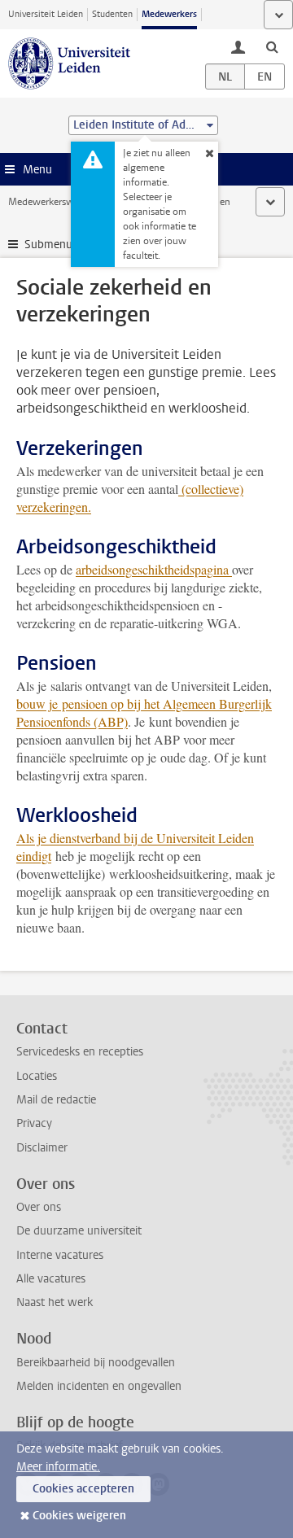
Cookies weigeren (79, 1515)
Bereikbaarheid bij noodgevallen (95, 1362)
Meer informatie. (58, 1467)
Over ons (38, 1207)
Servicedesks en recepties (79, 1052)
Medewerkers (169, 14)
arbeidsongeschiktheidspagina (154, 569)
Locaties (36, 1076)
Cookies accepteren (83, 1488)
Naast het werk (54, 1302)
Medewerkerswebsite (53, 201)
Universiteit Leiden (45, 14)
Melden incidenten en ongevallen (98, 1386)
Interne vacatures (59, 1255)
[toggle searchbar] (272, 46)
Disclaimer (42, 1148)
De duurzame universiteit (79, 1231)
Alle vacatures (50, 1279)
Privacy (34, 1123)
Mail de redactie (56, 1100)
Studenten (112, 14)
